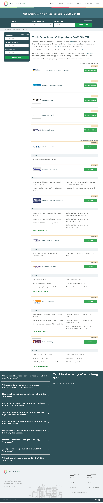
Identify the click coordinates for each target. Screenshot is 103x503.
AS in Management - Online (75, 358)
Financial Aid (88, 3)
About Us (89, 477)
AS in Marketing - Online (74, 362)
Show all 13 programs (40, 230)
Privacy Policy (90, 479)
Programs (60, 3)
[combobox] (21, 25)
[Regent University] (36, 115)
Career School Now (15, 3)
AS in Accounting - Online (41, 358)
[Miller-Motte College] (36, 169)
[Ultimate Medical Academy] (36, 85)
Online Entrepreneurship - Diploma (44, 159)
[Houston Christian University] (36, 200)
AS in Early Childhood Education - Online (46, 362)
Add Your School (91, 485)
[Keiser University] (36, 130)
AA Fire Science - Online (73, 279)
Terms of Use (73, 495)
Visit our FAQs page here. (63, 383)
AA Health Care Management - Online (78, 287)
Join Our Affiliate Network (93, 487)
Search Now (83, 25)
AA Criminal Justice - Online (42, 283)
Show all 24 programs (40, 366)
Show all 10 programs (40, 331)
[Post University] (36, 341)
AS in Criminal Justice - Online (42, 354)
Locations (69, 3)
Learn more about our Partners (89, 63)
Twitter (96, 500)
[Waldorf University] (36, 266)
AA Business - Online (40, 279)
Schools (51, 3)
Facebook (99, 500)
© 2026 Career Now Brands (9, 499)
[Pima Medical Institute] (36, 240)
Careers (78, 3)
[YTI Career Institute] (36, 147)
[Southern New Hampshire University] (36, 70)
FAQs (71, 490)
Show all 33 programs (40, 291)
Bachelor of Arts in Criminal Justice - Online (47, 219)
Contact (89, 482)
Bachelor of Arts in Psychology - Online (46, 223)
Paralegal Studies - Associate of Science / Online (48, 320)
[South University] (36, 301)
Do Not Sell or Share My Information (78, 492)
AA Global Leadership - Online (75, 283)
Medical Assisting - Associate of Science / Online (48, 324)
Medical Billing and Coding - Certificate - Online (81, 188)
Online (97, 3)
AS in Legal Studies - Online (75, 354)
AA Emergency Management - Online (45, 287)
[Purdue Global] (36, 100)
